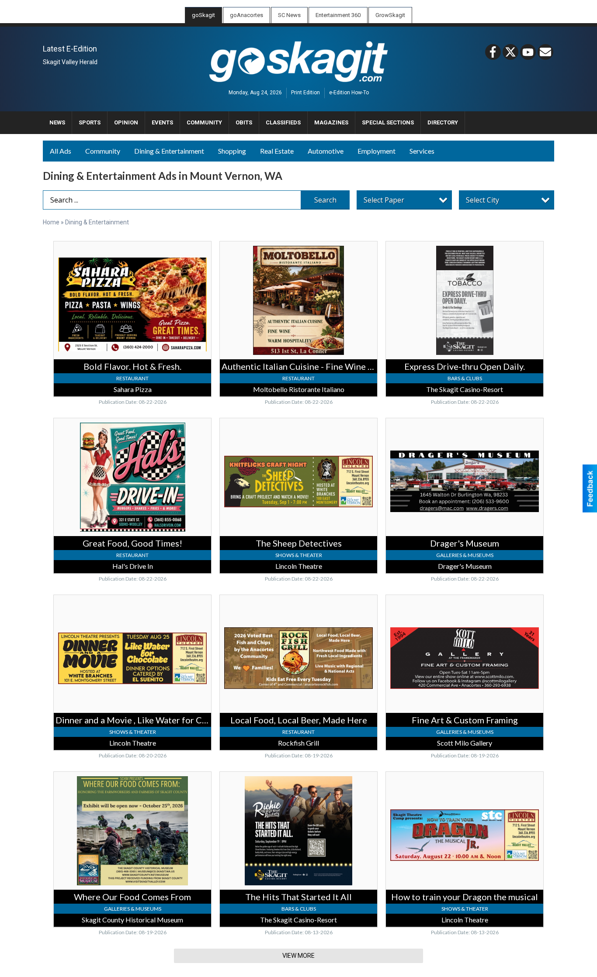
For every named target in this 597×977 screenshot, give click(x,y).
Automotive (326, 151)
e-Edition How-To (349, 93)
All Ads (60, 151)
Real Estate (277, 151)
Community (102, 151)
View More (298, 955)
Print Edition (305, 93)
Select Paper (384, 200)
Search (325, 200)
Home (51, 222)
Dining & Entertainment (169, 151)
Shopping (232, 151)
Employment (377, 151)
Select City (482, 200)
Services (422, 151)
